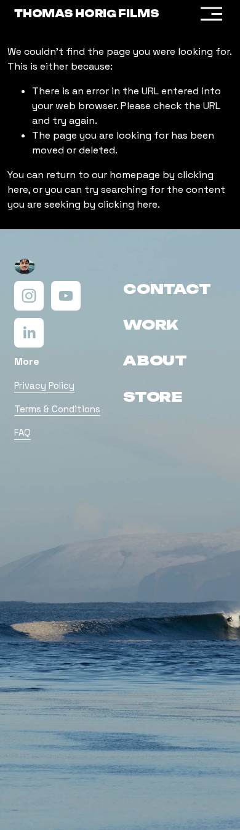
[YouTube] (66, 296)
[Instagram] (29, 296)
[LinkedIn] (29, 333)
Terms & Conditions (57, 409)
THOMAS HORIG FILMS (86, 13)
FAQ (22, 432)
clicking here (128, 204)
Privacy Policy (44, 385)
